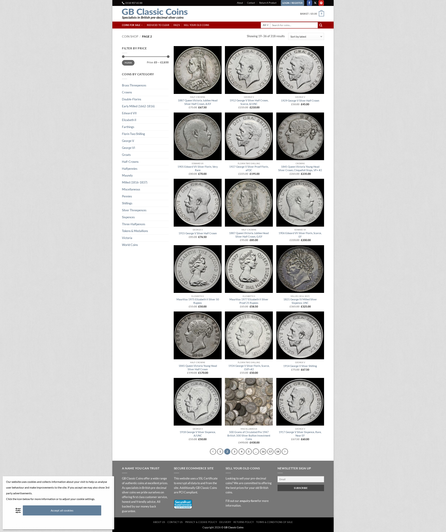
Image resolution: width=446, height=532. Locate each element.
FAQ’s (177, 25)
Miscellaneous (131, 189)
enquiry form (248, 501)
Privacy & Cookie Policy (201, 522)
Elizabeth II (129, 120)
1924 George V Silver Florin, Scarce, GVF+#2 (249, 367)
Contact (251, 2)
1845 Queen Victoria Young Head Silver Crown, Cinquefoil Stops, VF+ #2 (300, 168)
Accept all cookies (62, 510)
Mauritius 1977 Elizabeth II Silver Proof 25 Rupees (248, 301)
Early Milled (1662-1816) (138, 106)
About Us (159, 522)
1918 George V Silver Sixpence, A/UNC (198, 433)
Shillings (127, 203)
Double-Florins (131, 99)
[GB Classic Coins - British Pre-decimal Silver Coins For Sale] (157, 14)
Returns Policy (243, 522)
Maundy (127, 175)
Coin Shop (130, 36)
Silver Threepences (134, 210)
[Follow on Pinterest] (321, 3)
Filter (128, 62)
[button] (312, 14)
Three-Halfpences (133, 224)
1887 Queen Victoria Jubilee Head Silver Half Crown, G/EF (249, 234)
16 (263, 451)
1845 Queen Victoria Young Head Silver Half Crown (198, 367)
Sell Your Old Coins (196, 25)
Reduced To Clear (158, 25)
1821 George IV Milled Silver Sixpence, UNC (300, 301)
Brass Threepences (134, 85)
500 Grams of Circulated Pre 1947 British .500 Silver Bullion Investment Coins (248, 435)
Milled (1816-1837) (134, 182)
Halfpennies (129, 168)
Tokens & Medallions (135, 231)
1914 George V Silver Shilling (300, 365)
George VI (128, 148)
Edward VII (129, 113)
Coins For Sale (131, 25)
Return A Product (267, 2)
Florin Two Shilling (133, 134)
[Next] (285, 452)
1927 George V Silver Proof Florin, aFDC (248, 168)
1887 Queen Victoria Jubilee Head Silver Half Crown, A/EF (197, 102)
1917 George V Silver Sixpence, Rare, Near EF (300, 433)
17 (270, 451)
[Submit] (321, 25)
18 (277, 451)
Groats (126, 155)
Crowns (127, 92)
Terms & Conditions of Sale (274, 522)
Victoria (127, 238)
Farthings (128, 127)
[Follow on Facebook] (309, 3)
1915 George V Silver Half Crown (198, 233)
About (240, 2)
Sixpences (128, 217)
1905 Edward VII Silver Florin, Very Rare (198, 168)
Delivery (225, 522)
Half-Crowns (130, 161)
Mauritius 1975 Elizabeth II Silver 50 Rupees (197, 301)
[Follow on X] (315, 3)
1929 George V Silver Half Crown (300, 100)
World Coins (130, 245)
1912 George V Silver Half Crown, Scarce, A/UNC (249, 102)
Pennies (127, 196)
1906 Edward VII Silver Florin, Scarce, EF (300, 234)
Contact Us (175, 522)
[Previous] (213, 452)
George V (128, 141)
